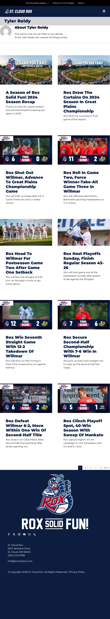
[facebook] (9, 534)
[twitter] (14, 534)
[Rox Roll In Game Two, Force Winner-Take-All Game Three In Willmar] (84, 150)
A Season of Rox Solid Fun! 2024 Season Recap (23, 97)
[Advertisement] (59, 596)
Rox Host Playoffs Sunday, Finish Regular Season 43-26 (83, 260)
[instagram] (19, 534)
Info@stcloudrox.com (20, 561)
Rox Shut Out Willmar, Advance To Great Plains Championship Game (24, 182)
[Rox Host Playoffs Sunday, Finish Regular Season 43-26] (84, 232)
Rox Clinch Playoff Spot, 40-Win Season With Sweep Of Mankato (83, 428)
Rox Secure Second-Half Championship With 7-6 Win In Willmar (80, 346)
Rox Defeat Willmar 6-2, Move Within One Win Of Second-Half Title (26, 428)
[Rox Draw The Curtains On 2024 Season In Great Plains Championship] (84, 70)
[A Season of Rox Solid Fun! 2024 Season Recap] (26, 70)
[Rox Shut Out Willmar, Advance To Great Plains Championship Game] (26, 150)
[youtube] (24, 534)
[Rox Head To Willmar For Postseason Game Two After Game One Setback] (26, 232)
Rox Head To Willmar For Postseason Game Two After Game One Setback (24, 263)
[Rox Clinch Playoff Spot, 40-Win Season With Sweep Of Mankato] (84, 398)
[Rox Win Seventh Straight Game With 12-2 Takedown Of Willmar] (26, 314)
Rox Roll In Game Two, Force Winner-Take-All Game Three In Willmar (81, 182)
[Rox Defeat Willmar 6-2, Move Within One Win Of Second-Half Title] (26, 398)
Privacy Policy (77, 572)
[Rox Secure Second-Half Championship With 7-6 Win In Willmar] (84, 314)
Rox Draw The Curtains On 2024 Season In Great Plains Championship (81, 101)
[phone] (35, 534)
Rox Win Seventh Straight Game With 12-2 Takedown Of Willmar (24, 346)
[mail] (29, 534)
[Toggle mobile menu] (104, 11)
